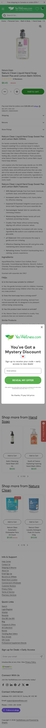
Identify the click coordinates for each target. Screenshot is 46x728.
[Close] (42, 327)
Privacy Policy (30, 388)
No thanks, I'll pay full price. (23, 395)
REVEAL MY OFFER (23, 380)
